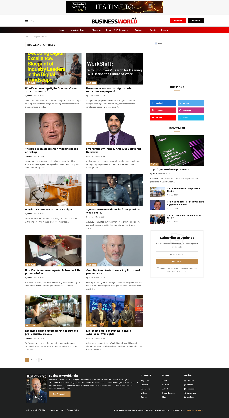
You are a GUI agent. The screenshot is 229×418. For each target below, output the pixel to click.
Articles (30, 83)
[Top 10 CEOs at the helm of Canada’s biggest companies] (157, 205)
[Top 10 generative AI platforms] (177, 150)
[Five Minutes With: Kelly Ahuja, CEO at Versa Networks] (114, 129)
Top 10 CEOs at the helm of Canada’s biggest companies (185, 203)
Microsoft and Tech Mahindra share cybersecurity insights (108, 332)
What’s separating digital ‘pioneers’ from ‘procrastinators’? (51, 90)
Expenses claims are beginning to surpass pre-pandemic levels (51, 332)
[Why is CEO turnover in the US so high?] (53, 190)
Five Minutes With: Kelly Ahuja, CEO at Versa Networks (113, 150)
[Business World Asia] (114, 20)
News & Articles (77, 30)
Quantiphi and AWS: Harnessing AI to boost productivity (113, 272)
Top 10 (154, 164)
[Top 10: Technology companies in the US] (157, 219)
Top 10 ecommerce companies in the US (184, 189)
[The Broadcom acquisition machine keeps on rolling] (53, 129)
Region (164, 30)
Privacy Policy (172, 271)
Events (153, 30)
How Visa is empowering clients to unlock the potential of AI (53, 272)
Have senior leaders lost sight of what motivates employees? (110, 90)
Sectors (138, 30)
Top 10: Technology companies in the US (184, 216)
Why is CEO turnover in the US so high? (48, 209)
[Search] (32, 21)
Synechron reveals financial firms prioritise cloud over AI (113, 211)
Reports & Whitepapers (117, 30)
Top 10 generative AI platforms (169, 169)
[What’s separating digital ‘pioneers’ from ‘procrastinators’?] (53, 69)
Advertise (178, 20)
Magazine (96, 30)
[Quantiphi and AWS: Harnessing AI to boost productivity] (114, 250)
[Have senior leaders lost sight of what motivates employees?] (114, 69)
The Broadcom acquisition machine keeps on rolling (51, 150)
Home (62, 30)
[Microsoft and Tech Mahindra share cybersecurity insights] (114, 311)
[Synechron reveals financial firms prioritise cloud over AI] (114, 190)
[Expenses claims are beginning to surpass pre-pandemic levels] (53, 311)
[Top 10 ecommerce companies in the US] (157, 192)
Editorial (196, 20)
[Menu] (26, 21)
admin (29, 95)
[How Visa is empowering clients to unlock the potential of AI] (53, 250)
